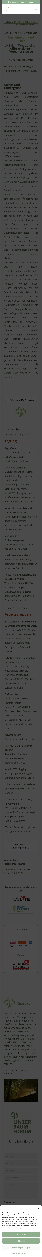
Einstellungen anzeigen (21, 1247)
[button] (38, 1208)
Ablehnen (21, 1241)
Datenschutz (25, 1253)
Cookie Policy (16, 1253)
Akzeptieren (21, 1234)
